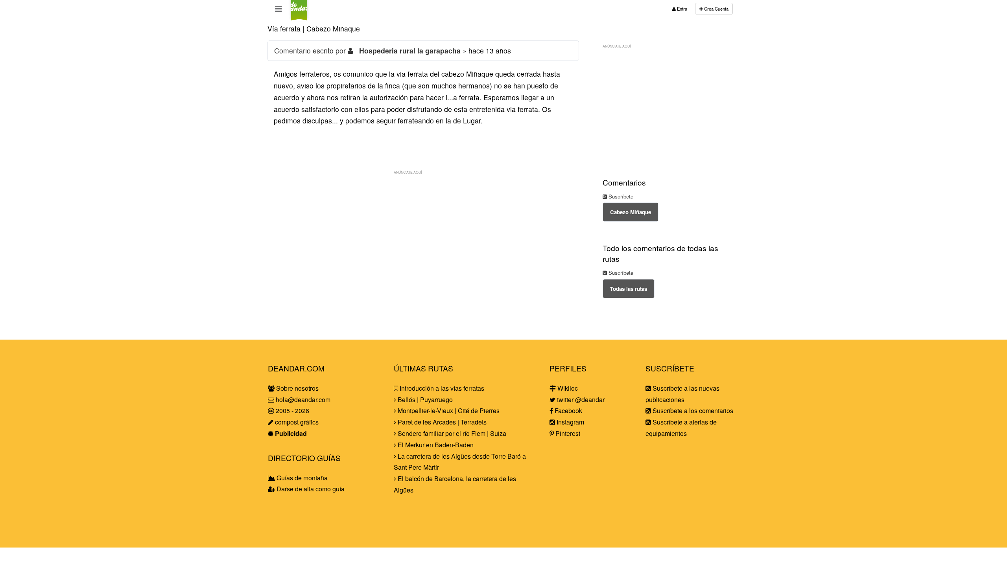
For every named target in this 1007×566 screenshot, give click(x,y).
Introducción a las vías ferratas (441, 388)
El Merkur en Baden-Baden (435, 444)
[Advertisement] (423, 233)
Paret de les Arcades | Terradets (441, 421)
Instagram (569, 421)
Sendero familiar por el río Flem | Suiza (451, 433)
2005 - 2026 (291, 410)
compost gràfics (296, 421)
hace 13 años (489, 50)
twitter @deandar (580, 399)
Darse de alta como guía (310, 488)
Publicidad (290, 433)
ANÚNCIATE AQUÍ (408, 172)
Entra (681, 9)
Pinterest (567, 433)
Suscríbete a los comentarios (692, 410)
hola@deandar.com (303, 399)
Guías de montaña (301, 477)
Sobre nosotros (297, 388)
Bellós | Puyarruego (424, 399)
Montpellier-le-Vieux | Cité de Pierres (448, 410)
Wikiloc (567, 388)
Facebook (567, 410)
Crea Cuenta (716, 9)
